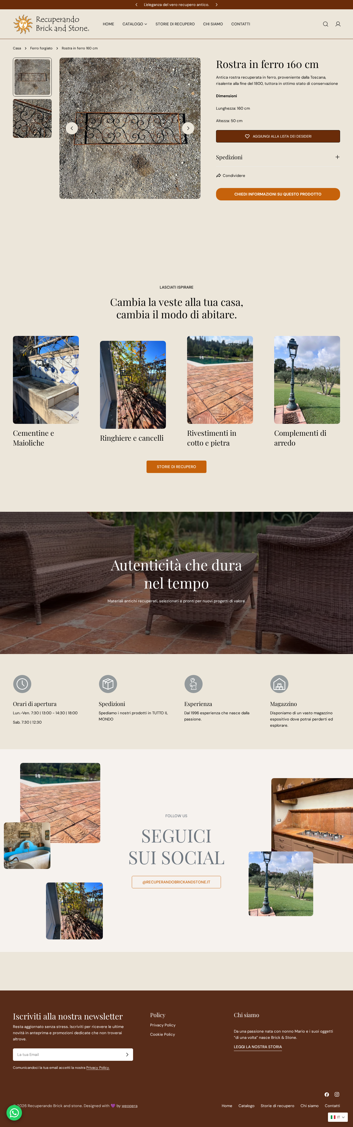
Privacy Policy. (98, 1067)
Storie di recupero (176, 466)
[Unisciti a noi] (127, 1054)
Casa (17, 48)
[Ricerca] (325, 24)
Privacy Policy (162, 1025)
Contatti (332, 1105)
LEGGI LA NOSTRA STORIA (258, 1046)
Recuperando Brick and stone (55, 1105)
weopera (129, 1105)
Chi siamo (310, 1105)
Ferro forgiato (41, 48)
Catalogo (247, 1105)
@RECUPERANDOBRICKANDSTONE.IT (176, 882)
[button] (338, 1117)
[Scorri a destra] (188, 128)
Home (227, 1105)
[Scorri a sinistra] (72, 128)
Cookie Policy (162, 1034)
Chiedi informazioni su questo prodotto (277, 194)
